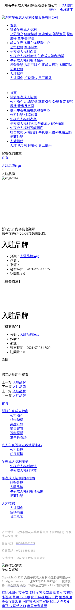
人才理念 (16, 78)
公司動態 (16, 47)
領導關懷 (31, 47)
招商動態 (16, 69)
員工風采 (45, 78)
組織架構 (31, 34)
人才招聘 (16, 73)
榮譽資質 (59, 34)
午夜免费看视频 (47, 593)
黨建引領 (45, 34)
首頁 (13, 25)
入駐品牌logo (29, 256)
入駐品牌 (31, 64)
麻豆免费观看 (37, 606)
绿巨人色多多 (60, 601)
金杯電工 (66, 10)
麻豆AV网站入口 (14, 606)
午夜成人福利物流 (23, 56)
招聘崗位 (31, 78)
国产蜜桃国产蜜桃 (35, 601)
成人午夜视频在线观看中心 (30, 43)
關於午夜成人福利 (23, 29)
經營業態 (16, 64)
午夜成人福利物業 (51, 56)
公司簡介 (16, 34)
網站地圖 (8, 593)
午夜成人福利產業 (23, 51)
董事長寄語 (26, 38)
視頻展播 (16, 433)
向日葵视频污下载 (44, 597)
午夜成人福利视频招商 (26, 60)
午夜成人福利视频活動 (55, 64)
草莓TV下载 (21, 597)
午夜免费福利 (25, 593)
